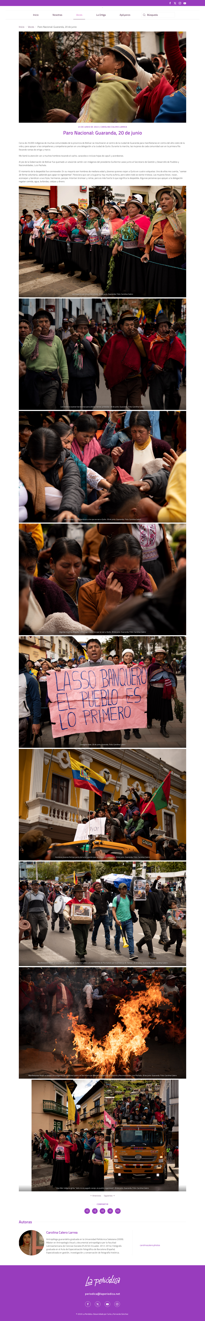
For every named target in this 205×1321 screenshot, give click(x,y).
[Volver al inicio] (102, 7)
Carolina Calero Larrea (114, 126)
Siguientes (108, 1195)
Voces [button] (79, 15)
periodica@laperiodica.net (102, 1294)
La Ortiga (101, 15)
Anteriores (96, 1195)
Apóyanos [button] (125, 15)
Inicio (36, 15)
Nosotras (57, 15)
